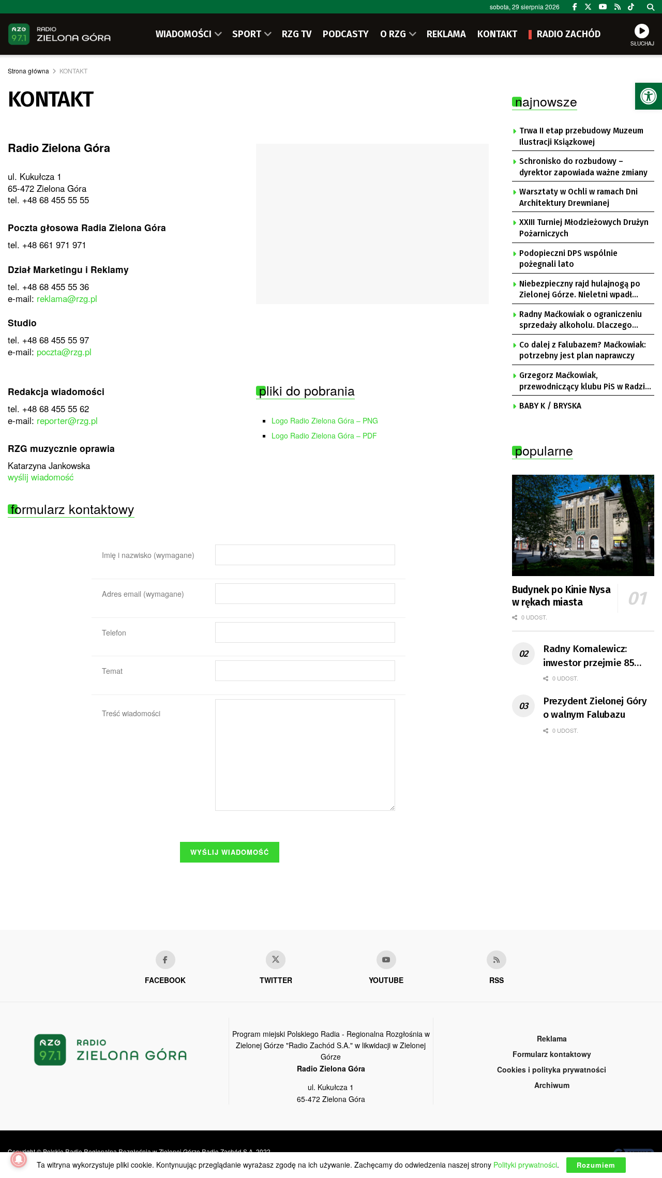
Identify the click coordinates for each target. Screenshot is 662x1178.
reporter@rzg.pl (67, 420)
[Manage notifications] (18, 1159)
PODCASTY (346, 34)
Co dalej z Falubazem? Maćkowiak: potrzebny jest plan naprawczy (582, 350)
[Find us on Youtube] (386, 959)
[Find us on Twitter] (588, 6)
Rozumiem (596, 1165)
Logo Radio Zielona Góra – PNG (325, 420)
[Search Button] (650, 6)
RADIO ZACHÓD (568, 34)
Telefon (114, 632)
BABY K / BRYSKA (550, 406)
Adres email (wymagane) (143, 593)
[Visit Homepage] (59, 34)
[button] (648, 96)
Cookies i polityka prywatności (551, 1069)
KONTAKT (497, 34)
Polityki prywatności (525, 1164)
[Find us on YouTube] (603, 6)
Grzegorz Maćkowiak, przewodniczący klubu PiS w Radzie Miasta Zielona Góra (584, 381)
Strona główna (28, 70)
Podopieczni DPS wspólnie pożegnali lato (568, 259)
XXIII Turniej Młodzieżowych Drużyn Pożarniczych (584, 228)
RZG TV (296, 34)
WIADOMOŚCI (184, 34)
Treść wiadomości (131, 713)
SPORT (246, 34)
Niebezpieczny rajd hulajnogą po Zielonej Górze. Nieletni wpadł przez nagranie (579, 290)
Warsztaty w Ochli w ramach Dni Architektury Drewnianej (578, 197)
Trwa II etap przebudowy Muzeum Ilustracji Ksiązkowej (581, 136)
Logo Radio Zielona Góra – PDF (324, 435)
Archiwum (551, 1085)
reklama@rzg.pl (67, 298)
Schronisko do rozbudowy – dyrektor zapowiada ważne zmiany (583, 167)
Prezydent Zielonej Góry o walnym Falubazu (595, 708)
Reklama (552, 1038)
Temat (112, 671)
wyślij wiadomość (40, 477)
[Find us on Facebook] (575, 6)
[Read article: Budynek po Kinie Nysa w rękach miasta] (583, 526)
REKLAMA (446, 34)
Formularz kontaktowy (552, 1054)
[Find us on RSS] (617, 6)
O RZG (393, 34)
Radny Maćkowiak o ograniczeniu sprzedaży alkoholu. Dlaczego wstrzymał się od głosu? (580, 320)
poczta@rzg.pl (64, 351)
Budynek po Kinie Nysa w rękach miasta (561, 596)
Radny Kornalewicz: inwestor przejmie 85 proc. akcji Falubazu (588, 656)
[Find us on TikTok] (631, 6)
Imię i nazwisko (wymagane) (148, 555)
